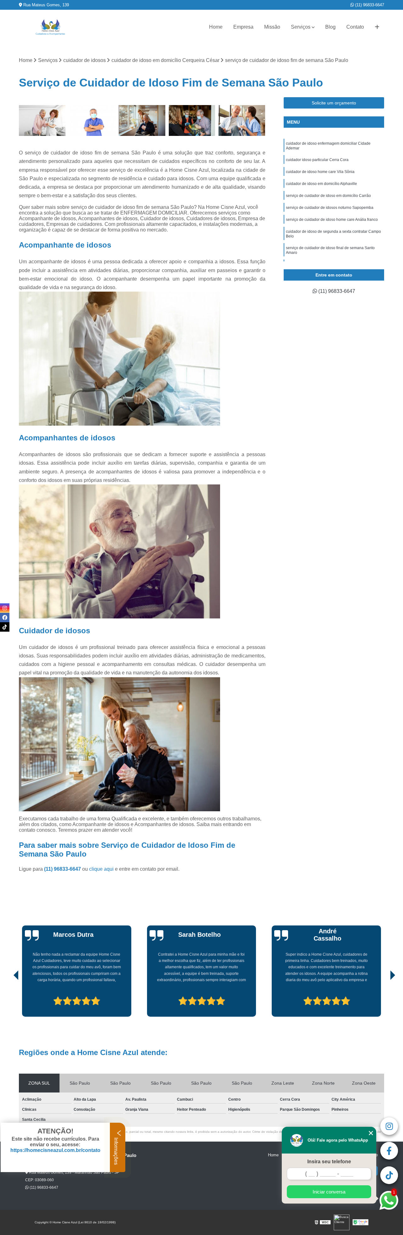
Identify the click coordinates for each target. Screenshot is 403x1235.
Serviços (300, 27)
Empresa (243, 27)
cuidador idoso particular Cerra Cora (317, 160)
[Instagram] (4, 608)
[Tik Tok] (4, 627)
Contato (355, 27)
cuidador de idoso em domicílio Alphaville (321, 184)
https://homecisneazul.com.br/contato (55, 1150)
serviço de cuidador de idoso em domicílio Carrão (328, 195)
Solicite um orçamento (334, 102)
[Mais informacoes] (377, 27)
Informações (116, 1150)
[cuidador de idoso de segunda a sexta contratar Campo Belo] (142, 120)
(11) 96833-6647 (369, 5)
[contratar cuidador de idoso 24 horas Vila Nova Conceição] (92, 120)
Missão (272, 27)
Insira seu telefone (329, 1161)
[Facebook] (4, 617)
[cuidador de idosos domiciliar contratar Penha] (242, 120)
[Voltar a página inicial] (50, 27)
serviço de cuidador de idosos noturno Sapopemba (329, 207)
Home (216, 27)
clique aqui (101, 869)
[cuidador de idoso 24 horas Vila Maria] (192, 120)
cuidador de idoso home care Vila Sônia (320, 172)
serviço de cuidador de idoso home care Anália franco (332, 219)
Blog (330, 27)
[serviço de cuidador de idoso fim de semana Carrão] (42, 120)
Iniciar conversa (329, 1191)
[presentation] (7, 999)
